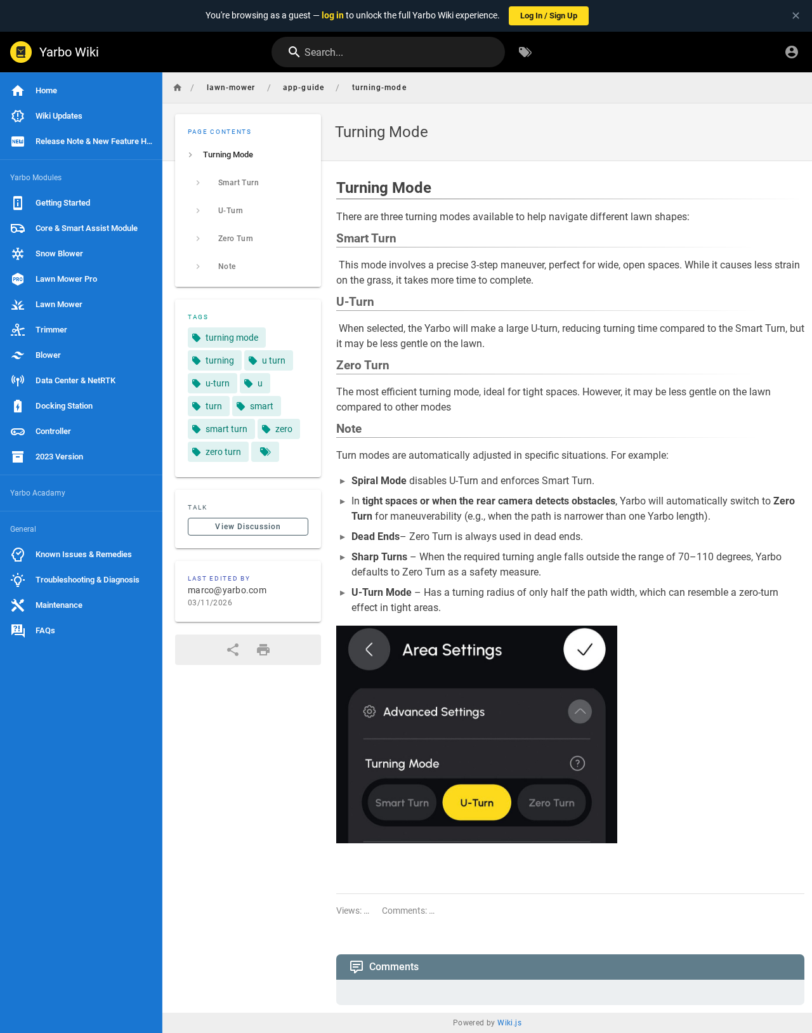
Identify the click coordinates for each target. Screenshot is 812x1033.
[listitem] (248, 155)
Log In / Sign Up (548, 15)
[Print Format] (263, 650)
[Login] (791, 52)
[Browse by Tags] (525, 52)
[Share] (233, 650)
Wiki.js (509, 1022)
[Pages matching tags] (265, 452)
